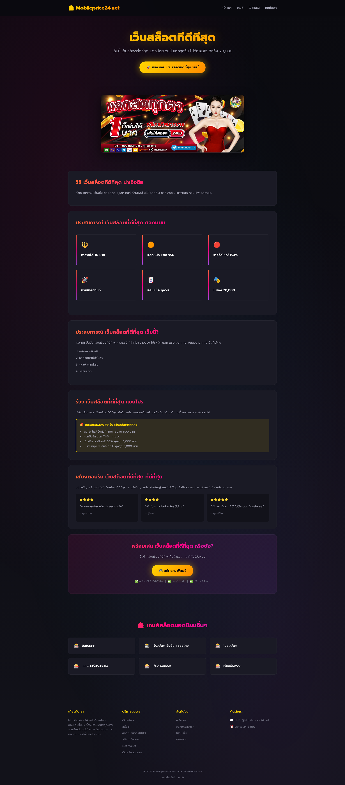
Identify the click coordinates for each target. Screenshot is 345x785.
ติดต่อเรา (271, 8)
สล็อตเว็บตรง (130, 739)
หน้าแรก (227, 8)
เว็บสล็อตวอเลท (132, 752)
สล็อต (126, 727)
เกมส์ (240, 8)
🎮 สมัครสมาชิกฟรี (172, 570)
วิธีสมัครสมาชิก (185, 727)
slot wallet (129, 746)
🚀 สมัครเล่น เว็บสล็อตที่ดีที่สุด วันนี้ (172, 67)
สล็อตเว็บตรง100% (134, 733)
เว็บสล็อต (128, 720)
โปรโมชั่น (254, 8)
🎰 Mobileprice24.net (93, 8)
